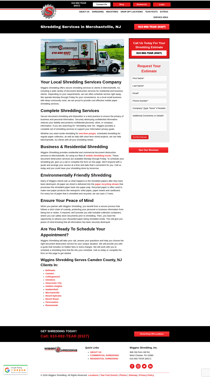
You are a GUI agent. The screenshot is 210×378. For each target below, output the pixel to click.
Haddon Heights (53, 286)
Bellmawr (50, 270)
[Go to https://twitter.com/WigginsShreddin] (144, 366)
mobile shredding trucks (98, 155)
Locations (93, 375)
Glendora (50, 280)
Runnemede (51, 305)
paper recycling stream (107, 184)
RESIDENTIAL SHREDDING (104, 358)
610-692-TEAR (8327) (78, 4)
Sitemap (133, 375)
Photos (123, 375)
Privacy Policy (146, 375)
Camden (49, 273)
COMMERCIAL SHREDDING (104, 355)
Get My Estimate (140, 137)
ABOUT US (95, 352)
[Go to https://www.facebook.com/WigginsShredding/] (132, 366)
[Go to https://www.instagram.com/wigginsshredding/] (138, 366)
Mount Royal (52, 299)
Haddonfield (51, 289)
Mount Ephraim (53, 296)
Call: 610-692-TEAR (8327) (65, 336)
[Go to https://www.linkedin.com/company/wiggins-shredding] (150, 366)
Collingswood (52, 276)
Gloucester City (53, 283)
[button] (151, 27)
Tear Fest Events (109, 375)
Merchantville (52, 292)
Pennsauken (51, 302)
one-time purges (87, 133)
